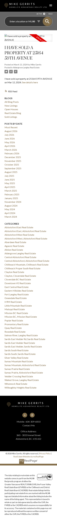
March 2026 (11, 149)
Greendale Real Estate (16, 298)
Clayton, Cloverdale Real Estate (20, 275)
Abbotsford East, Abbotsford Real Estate (25, 231)
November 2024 (13, 201)
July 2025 (9, 175)
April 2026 (10, 146)
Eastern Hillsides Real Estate (19, 290)
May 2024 (10, 209)
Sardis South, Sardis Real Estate (20, 354)
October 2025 (12, 164)
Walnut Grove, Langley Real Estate (22, 380)
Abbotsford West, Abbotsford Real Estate (26, 238)
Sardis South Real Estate (16, 350)
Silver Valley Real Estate (16, 357)
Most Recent (11, 127)
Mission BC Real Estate (16, 313)
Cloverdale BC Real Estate (18, 279)
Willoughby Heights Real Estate (20, 387)
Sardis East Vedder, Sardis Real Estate (23, 346)
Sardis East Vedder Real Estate (20, 342)
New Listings (11, 105)
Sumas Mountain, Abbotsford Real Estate (25, 365)
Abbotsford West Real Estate (19, 234)
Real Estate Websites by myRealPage (28, 456)
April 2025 (10, 187)
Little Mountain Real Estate (18, 305)
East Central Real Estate (16, 287)
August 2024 (11, 205)
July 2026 (9, 134)
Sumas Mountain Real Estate (19, 361)
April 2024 (10, 213)
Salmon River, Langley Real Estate (21, 335)
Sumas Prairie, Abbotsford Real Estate (24, 372)
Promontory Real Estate (16, 324)
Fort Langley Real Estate (17, 294)
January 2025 (11, 198)
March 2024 (11, 216)
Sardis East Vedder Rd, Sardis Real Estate (25, 339)
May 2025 (10, 183)
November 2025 (13, 161)
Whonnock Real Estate (16, 383)
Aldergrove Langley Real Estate (26, 67)
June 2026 (10, 138)
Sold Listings (11, 116)
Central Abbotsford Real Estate (20, 257)
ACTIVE (39, 14)
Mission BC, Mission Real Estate (21, 316)
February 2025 (12, 194)
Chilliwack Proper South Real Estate (22, 268)
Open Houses (11, 109)
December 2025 (13, 157)
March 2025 (11, 190)
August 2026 (11, 131)
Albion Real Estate (14, 249)
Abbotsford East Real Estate (19, 227)
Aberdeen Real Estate (15, 242)
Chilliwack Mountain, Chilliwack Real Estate (26, 264)
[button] (24, 415)
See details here (30, 82)
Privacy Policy (45, 453)
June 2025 (10, 179)
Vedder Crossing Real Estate (19, 376)
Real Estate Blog (13, 113)
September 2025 (13, 168)
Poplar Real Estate (14, 320)
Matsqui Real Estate (15, 309)
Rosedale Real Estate (15, 331)
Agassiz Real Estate (14, 246)
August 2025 (11, 172)
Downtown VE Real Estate (18, 283)
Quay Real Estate (13, 327)
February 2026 (12, 153)
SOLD (50, 14)
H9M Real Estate (13, 301)
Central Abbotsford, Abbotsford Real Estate (27, 260)
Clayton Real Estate (14, 272)
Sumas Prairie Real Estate (17, 369)
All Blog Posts (12, 101)
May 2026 (10, 142)
